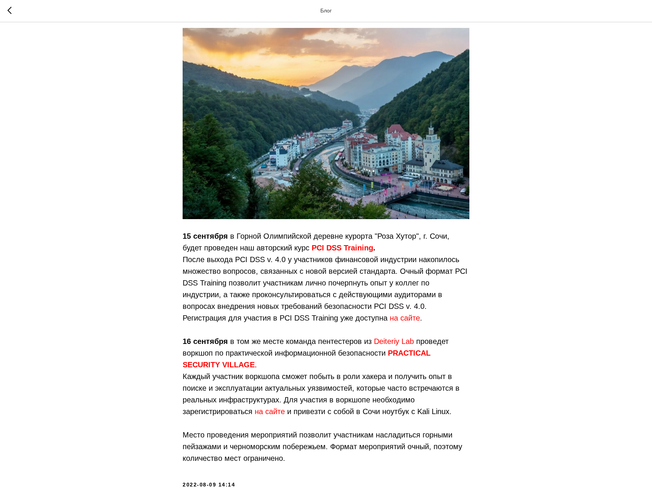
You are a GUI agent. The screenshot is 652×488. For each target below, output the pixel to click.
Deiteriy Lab (394, 341)
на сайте (405, 318)
